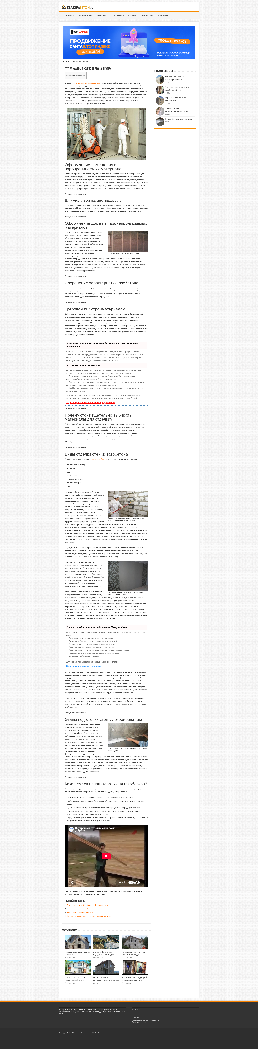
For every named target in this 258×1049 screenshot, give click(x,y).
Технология (147, 15)
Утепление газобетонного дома (81, 912)
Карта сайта (137, 1009)
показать (81, 75)
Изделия (101, 15)
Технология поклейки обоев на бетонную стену (88, 905)
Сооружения (117, 15)
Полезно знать (164, 15)
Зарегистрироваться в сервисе (83, 666)
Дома (85, 61)
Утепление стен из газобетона (80, 909)
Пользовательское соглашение (145, 1020)
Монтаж (69, 15)
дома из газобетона (98, 459)
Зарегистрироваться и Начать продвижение (90, 402)
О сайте (135, 1018)
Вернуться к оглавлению (75, 194)
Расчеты (132, 15)
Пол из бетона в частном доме (178, 119)
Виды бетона (85, 15)
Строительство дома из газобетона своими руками (89, 916)
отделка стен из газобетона (88, 83)
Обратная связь (139, 1022)
